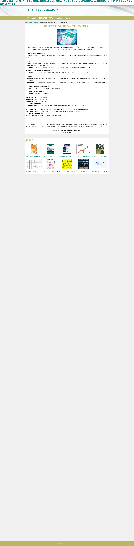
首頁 (28, 18)
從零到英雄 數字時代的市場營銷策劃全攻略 (68, 156)
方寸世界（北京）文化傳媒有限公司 (42, 10)
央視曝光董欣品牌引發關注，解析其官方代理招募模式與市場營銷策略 (58, 171)
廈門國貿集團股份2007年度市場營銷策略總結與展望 (37, 171)
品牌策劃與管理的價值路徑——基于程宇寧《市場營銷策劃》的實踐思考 (58, 156)
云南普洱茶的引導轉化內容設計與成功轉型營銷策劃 (87, 156)
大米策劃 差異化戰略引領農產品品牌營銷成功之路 (86, 171)
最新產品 (28, 140)
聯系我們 (51, 18)
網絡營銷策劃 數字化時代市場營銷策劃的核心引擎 (103, 171)
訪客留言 (67, 18)
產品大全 (42, 18)
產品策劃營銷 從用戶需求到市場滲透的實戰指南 (102, 156)
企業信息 (59, 18)
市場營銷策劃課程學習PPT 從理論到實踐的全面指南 (37, 156)
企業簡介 (34, 18)
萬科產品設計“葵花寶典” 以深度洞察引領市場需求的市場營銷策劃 (73, 171)
